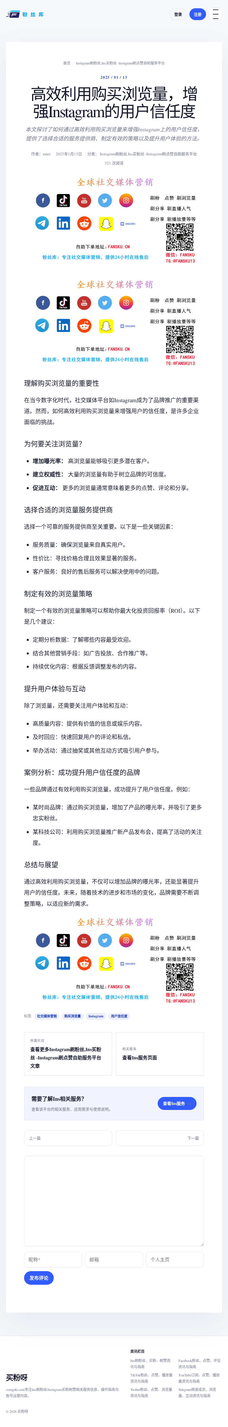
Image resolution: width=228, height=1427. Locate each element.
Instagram (95, 1016)
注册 (198, 14)
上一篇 (35, 1138)
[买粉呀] (25, 14)
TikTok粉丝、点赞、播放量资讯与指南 (151, 1378)
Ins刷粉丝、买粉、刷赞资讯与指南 (150, 1363)
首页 (66, 63)
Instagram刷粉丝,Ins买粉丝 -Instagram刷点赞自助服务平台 (120, 63)
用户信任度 (119, 1016)
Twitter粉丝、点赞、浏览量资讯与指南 (151, 1392)
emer (46, 153)
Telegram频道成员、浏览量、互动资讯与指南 (197, 1392)
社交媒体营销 (47, 1016)
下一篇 (193, 1138)
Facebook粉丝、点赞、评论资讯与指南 (199, 1363)
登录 (178, 14)
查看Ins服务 (177, 1103)
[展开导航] (215, 14)
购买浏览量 (72, 1016)
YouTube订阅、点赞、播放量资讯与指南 (199, 1378)
